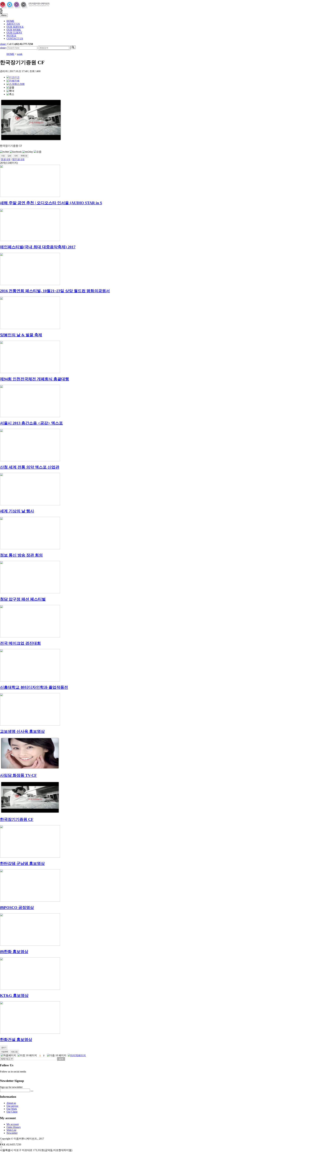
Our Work (11, 1108)
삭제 (15, 156)
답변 (9, 156)
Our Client (11, 1111)
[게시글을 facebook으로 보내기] (16, 151)
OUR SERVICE (15, 26)
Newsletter (11, 1133)
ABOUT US (13, 24)
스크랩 (21, 84)
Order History (13, 1127)
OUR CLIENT (14, 32)
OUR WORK (13, 29)
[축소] (10, 94)
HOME (10, 21)
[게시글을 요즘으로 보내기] (37, 152)
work (19, 54)
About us (11, 1103)
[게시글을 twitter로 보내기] (4, 151)
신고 (16, 77)
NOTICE (11, 35)
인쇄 (16, 80)
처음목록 (4, 1052)
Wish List (11, 1130)
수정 (3, 156)
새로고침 (14, 1052)
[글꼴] (10, 87)
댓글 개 (5, 159)
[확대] (10, 91)
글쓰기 (3, 1047)
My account (12, 1124)
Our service (12, 1106)
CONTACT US (14, 38)
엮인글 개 (18, 159)
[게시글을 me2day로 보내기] (27, 151)
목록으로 (24, 156)
